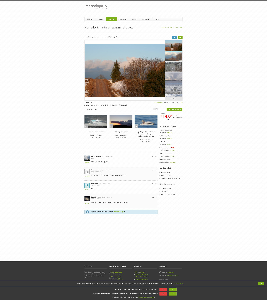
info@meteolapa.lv (172, 275)
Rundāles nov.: (167, 148)
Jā (172, 289)
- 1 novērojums (108, 156)
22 (119, 137)
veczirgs (169, 132)
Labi (261, 284)
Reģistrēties (146, 19)
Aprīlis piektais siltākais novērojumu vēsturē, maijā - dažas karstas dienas (146, 134)
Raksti (101, 19)
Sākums (90, 19)
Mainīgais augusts (166, 130)
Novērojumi (123, 19)
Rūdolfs (142, 139)
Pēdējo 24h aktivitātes (141, 277)
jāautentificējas (119, 212)
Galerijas (111, 19)
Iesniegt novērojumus (174, 110)
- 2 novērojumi (106, 183)
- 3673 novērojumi (107, 197)
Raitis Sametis (96, 156)
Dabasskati (179, 27)
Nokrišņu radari (140, 272)
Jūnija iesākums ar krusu (96, 132)
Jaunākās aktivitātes (167, 126)
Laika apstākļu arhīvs (141, 279)
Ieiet (157, 19)
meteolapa (92, 135)
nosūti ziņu (171, 272)
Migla (116, 135)
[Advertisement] (150, 9)
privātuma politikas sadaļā (146, 297)
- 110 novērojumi (108, 170)
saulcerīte (94, 183)
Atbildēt (87, 163)
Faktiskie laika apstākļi (141, 274)
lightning (94, 197)
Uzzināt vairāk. (178, 283)
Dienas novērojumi (166, 188)
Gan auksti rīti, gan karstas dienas (170, 178)
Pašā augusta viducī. (120, 132)
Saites (134, 19)
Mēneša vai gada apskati (168, 194)
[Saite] (95, 121)
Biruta (93, 170)
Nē (163, 289)
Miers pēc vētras (166, 136)
